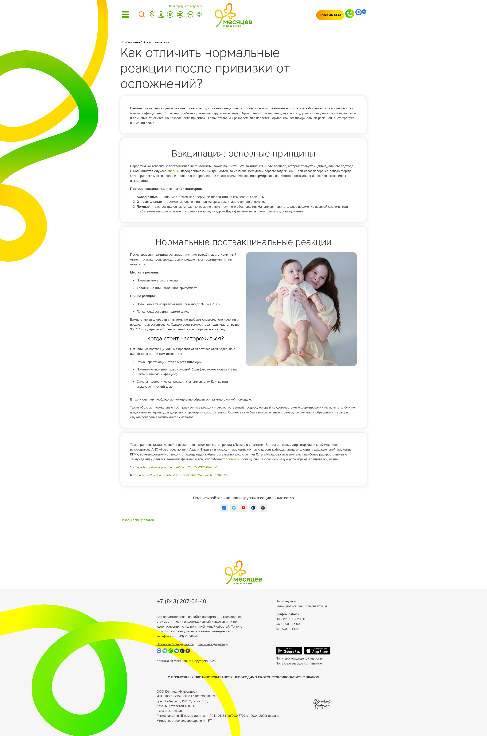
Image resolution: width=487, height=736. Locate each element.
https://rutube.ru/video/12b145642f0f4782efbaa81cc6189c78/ (185, 475)
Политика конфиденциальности (299, 658)
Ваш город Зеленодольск (185, 6)
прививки (233, 459)
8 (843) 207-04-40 (169, 711)
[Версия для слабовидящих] (199, 15)
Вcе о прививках (155, 42)
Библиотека (131, 42)
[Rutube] (253, 508)
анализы (173, 171)
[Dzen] (263, 508)
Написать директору (213, 644)
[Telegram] (234, 508)
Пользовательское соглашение (299, 663)
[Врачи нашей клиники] (161, 15)
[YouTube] (244, 508)
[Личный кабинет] (190, 15)
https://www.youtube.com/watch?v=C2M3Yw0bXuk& (180, 467)
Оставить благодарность (175, 644)
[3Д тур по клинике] (180, 15)
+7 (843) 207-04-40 (181, 601)
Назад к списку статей (137, 520)
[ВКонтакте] (224, 508)
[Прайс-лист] (170, 15)
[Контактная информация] (152, 15)
